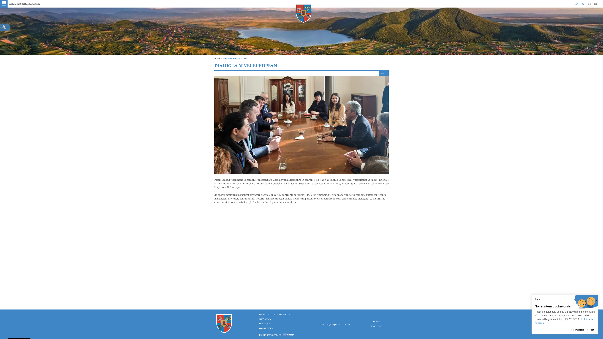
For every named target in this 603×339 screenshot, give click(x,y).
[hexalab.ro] (288, 335)
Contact (376, 321)
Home (217, 58)
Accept (590, 330)
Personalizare (577, 330)
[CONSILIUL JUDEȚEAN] (303, 13)
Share (384, 73)
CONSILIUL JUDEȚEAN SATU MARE (24, 4)
